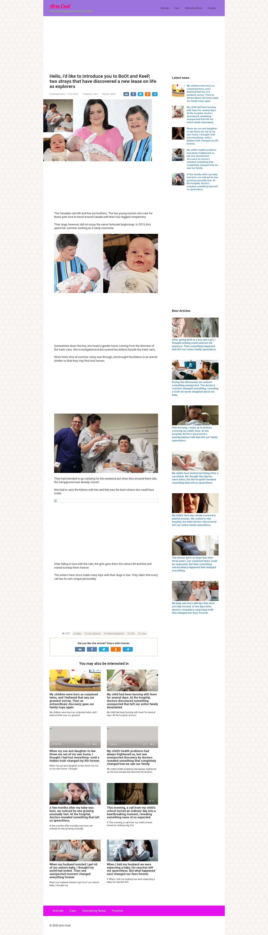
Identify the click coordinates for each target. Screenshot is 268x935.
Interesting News (193, 8)
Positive (212, 8)
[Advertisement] (134, 42)
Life (132, 633)
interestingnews (115, 633)
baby (78, 633)
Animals (165, 8)
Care (176, 8)
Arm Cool (60, 6)
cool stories (93, 633)
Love (143, 633)
